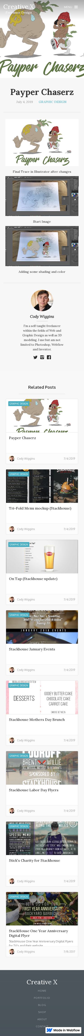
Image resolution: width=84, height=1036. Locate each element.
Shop (42, 1012)
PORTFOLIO (42, 997)
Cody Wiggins (42, 316)
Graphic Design (53, 102)
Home (42, 990)
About (42, 1019)
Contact (42, 1026)
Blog (42, 1005)
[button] (71, 7)
